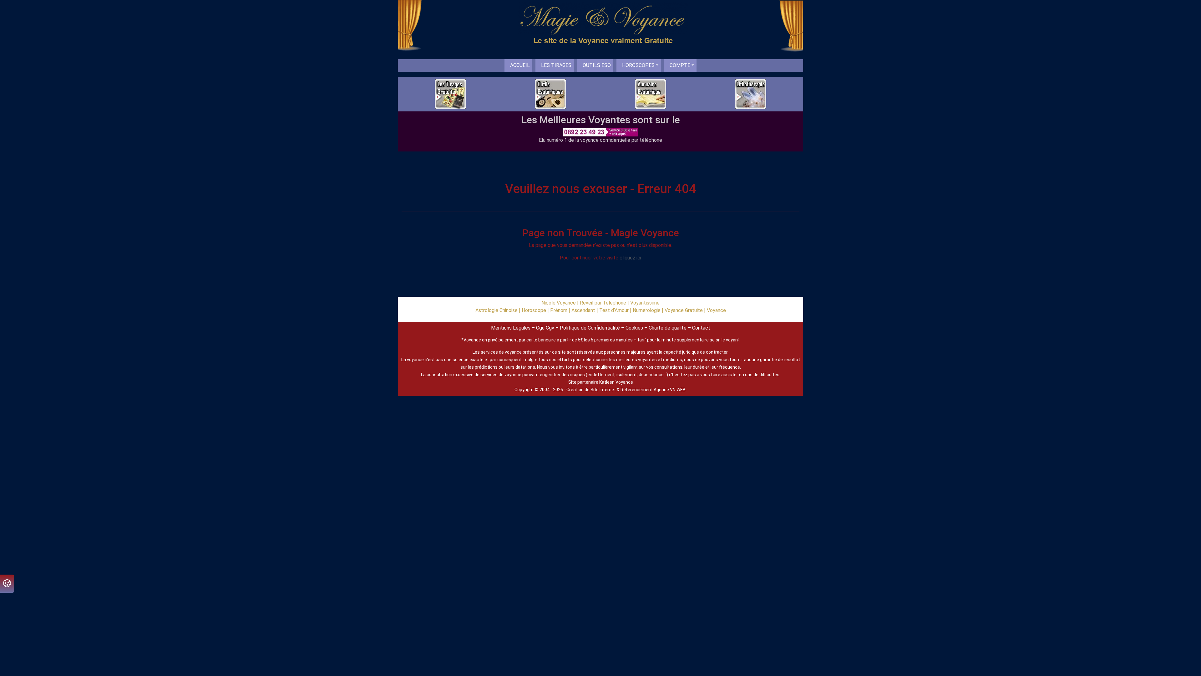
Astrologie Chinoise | (498, 310)
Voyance (716, 310)
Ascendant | (585, 310)
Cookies (634, 328)
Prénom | (560, 310)
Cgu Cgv (545, 328)
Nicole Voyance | (560, 303)
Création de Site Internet (591, 389)
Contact (701, 328)
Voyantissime (645, 303)
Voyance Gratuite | (686, 310)
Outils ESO (597, 65)
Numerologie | (649, 310)
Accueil (520, 65)
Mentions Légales (510, 328)
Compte (680, 65)
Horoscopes (638, 65)
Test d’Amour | (616, 310)
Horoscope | (536, 310)
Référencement (637, 389)
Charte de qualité (668, 328)
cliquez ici (630, 258)
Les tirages (556, 65)
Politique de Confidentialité (590, 328)
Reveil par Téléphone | (605, 303)
